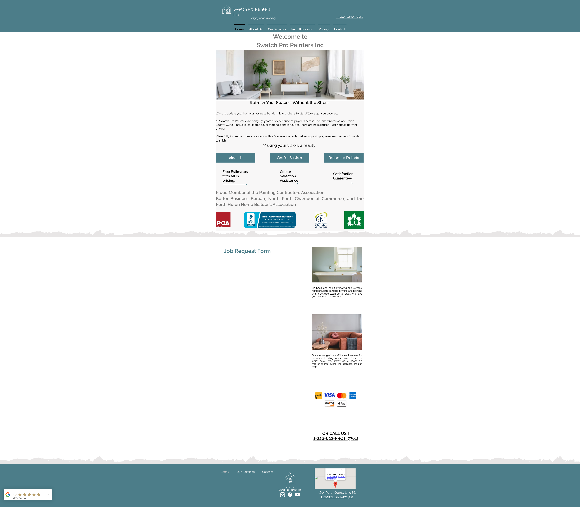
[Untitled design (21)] (282, 495)
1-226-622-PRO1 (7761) (335, 438)
